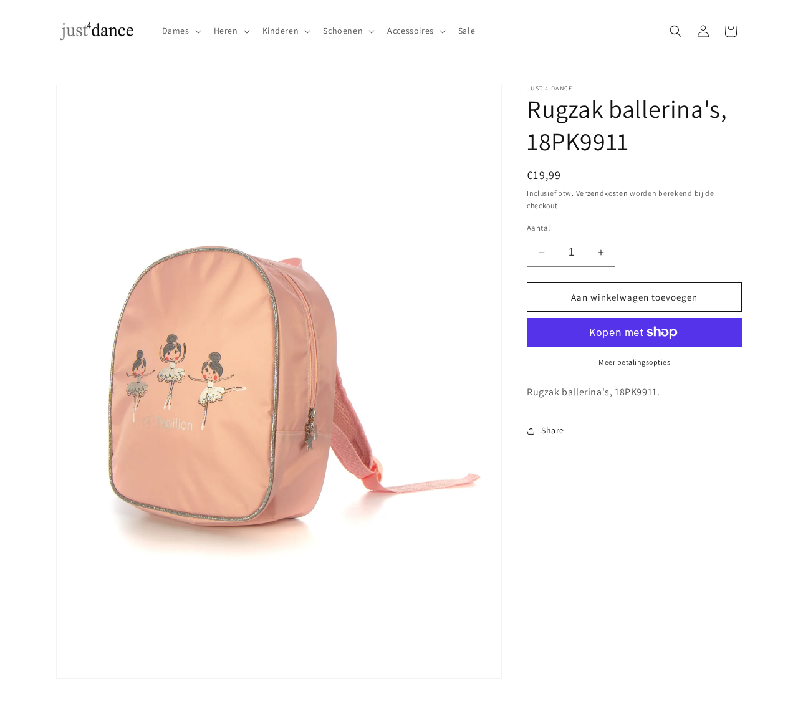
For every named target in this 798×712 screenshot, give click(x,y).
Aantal (538, 228)
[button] (180, 30)
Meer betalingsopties (634, 362)
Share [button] (552, 430)
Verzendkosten (602, 193)
